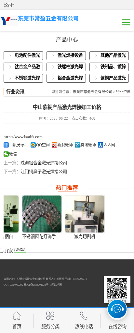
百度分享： (19, 145)
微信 (13, 154)
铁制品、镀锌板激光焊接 (113, 67)
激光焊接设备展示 (70, 56)
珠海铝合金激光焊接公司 (43, 163)
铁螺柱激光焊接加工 (70, 67)
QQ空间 (43, 145)
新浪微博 (65, 145)
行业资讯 (123, 92)
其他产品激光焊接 (113, 56)
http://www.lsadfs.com (23, 136)
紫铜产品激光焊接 (113, 79)
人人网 (109, 145)
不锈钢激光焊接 (27, 79)
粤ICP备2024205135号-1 (37, 284)
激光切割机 (69, 236)
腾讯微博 (88, 145)
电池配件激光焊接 (27, 56)
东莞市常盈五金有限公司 (92, 92)
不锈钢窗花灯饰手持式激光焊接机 (38, 236)
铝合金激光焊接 (70, 79)
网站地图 (56, 284)
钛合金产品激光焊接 (27, 67)
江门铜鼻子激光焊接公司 (43, 171)
